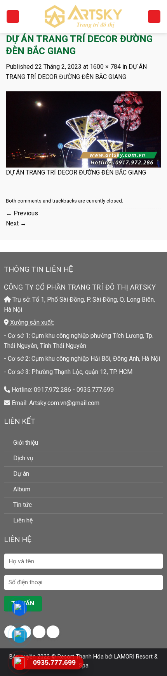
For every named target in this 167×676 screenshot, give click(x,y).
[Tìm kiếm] (154, 16)
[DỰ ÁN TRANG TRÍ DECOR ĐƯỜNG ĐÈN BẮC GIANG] (83, 129)
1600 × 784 (105, 66)
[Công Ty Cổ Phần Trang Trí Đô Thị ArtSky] (83, 16)
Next (16, 223)
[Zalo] (19, 635)
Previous (22, 213)
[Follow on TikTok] (39, 631)
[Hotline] (19, 662)
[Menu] (13, 16)
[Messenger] (19, 608)
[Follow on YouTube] (53, 631)
